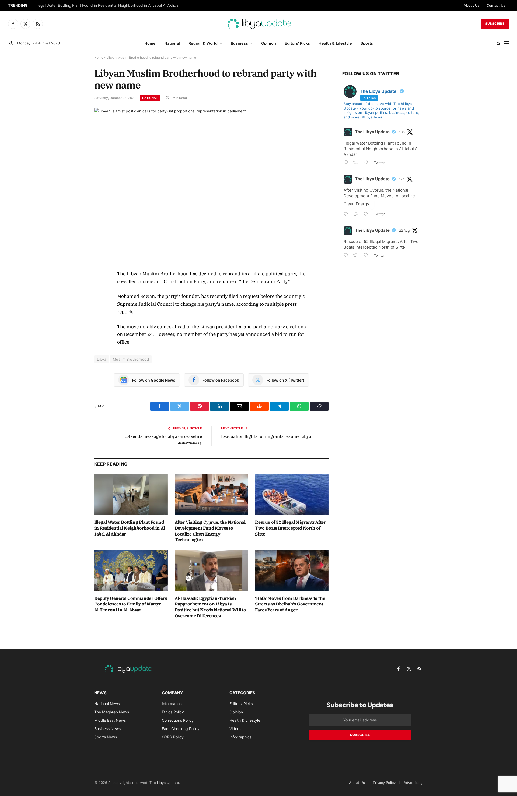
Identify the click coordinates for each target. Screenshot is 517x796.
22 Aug (404, 230)
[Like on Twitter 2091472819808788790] (367, 214)
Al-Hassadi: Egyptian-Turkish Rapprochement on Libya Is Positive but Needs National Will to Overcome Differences (210, 607)
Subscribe (494, 24)
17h (401, 179)
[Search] (498, 43)
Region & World (203, 43)
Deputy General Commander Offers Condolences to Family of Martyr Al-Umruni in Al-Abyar (130, 604)
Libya (101, 359)
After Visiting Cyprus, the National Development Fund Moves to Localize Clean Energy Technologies (210, 530)
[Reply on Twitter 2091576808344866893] (347, 163)
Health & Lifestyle (335, 43)
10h (402, 132)
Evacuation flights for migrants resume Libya (266, 436)
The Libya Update (372, 131)
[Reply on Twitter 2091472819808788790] (347, 214)
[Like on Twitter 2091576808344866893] (367, 163)
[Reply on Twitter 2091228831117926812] (347, 255)
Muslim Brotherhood (131, 359)
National (172, 43)
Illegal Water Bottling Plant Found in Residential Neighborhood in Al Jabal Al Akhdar (108, 5)
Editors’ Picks (297, 43)
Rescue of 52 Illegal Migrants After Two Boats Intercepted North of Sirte (290, 528)
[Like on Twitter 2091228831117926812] (367, 255)
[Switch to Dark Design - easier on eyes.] (11, 43)
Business (239, 43)
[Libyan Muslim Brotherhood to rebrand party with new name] (211, 184)
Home (150, 43)
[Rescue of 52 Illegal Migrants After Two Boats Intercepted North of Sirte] (292, 494)
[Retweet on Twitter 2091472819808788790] (357, 214)
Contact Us (496, 5)
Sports (367, 43)
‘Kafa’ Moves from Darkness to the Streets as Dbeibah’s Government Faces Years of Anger (290, 604)
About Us (472, 5)
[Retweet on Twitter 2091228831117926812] (357, 255)
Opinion (268, 43)
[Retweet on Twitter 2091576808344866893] (357, 163)
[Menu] (506, 43)
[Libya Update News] (258, 24)
